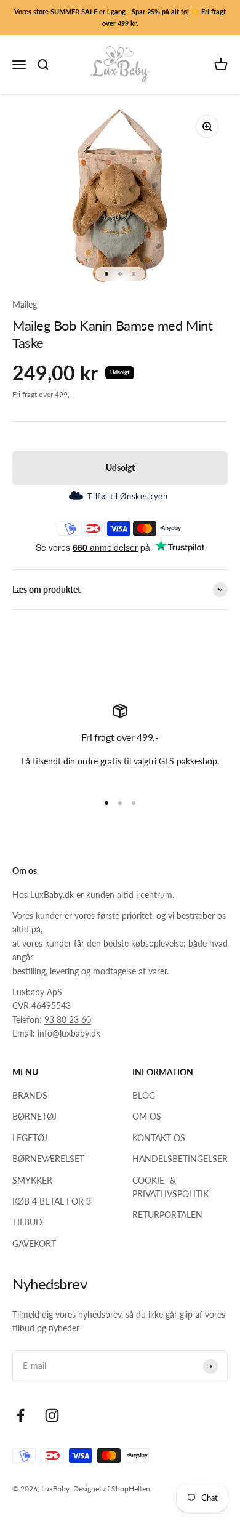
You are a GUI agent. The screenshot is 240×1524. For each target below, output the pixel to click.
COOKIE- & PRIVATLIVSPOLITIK (170, 1187)
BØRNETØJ (34, 1116)
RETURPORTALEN (167, 1214)
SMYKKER (32, 1180)
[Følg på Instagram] (52, 1415)
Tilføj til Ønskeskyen (127, 496)
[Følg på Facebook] (20, 1415)
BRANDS (29, 1095)
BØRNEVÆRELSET (48, 1158)
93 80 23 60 (67, 1019)
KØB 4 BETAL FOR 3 (51, 1201)
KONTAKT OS (158, 1138)
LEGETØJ (29, 1138)
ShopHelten (130, 1488)
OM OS (146, 1116)
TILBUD (27, 1222)
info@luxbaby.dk (69, 1033)
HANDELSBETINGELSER (180, 1158)
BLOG (143, 1095)
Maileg (24, 304)
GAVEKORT (34, 1243)
